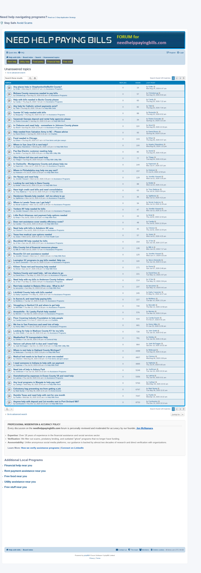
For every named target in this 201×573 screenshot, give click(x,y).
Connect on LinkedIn (72, 448)
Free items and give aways (56, 140)
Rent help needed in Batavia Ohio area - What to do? (38, 286)
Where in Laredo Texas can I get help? (32, 202)
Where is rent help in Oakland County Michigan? (37, 350)
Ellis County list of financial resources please (35, 247)
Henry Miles (20, 327)
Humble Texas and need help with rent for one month (39, 395)
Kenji (17, 217)
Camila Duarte (21, 320)
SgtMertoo (20, 198)
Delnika (18, 339)
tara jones (19, 288)
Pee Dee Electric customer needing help (32, 151)
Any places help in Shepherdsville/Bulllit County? (37, 87)
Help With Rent (59, 121)
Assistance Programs (54, 89)
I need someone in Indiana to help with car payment (38, 363)
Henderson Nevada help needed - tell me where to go (39, 196)
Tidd (17, 108)
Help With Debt (50, 108)
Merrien (19, 314)
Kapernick (19, 166)
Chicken (19, 230)
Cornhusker (20, 404)
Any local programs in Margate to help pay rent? (36, 382)
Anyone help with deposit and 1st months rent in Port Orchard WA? (46, 401)
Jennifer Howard (22, 179)
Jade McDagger (22, 346)
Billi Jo (18, 249)
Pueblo (18, 397)
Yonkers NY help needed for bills (29, 209)
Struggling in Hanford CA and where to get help (36, 305)
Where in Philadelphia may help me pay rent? (35, 170)
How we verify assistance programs (40, 448)
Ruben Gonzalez (22, 121)
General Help (52, 339)
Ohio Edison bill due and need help (30, 157)
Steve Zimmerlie (22, 262)
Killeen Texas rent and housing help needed (34, 267)
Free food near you (15, 476)
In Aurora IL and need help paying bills (32, 299)
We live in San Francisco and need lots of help (36, 324)
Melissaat (19, 352)
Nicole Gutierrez (22, 205)
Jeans (18, 237)
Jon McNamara (144, 428)
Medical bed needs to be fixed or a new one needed (38, 356)
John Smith (20, 333)
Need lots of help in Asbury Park (29, 369)
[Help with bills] (95, 40)
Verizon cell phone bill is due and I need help (35, 344)
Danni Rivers (21, 134)
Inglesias (19, 365)
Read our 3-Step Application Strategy (62, 17)
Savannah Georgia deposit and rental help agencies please (42, 119)
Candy (18, 102)
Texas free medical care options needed (32, 234)
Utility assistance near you (20, 481)
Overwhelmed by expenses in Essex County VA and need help (43, 376)
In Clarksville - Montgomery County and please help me (40, 164)
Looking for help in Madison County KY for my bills (38, 331)
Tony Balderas (21, 192)
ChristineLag (20, 95)
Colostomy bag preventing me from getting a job (37, 389)
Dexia (18, 269)
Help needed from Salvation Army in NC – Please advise (40, 132)
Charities (54, 134)
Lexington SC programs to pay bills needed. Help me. (39, 260)
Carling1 (19, 384)
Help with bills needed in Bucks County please (36, 100)
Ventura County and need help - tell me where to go (38, 273)
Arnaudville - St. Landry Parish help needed (34, 311)
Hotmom (19, 172)
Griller (18, 89)
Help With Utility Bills (53, 153)
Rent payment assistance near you (25, 471)
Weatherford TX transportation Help (30, 337)
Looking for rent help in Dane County (31, 183)
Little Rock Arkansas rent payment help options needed (40, 215)
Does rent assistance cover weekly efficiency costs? (38, 222)
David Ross (20, 275)
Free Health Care (52, 237)
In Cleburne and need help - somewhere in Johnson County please (45, 125)
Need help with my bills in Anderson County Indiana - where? (43, 279)
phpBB (86, 555)
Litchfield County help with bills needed (32, 292)
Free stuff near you (15, 487)
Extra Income (56, 391)
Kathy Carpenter (22, 294)
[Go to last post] (155, 87)
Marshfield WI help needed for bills (30, 241)
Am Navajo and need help (25, 177)
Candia (18, 224)
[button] (183, 78)
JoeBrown (19, 371)
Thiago (18, 160)
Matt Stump (20, 391)
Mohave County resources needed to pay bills (35, 93)
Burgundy (19, 115)
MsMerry (19, 301)
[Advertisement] (76, 9)
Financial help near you (18, 465)
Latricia (18, 378)
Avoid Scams (24, 22)
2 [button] (176, 78)
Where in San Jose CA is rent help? (30, 144)
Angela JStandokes (23, 147)
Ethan (18, 140)
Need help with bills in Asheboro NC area (33, 228)
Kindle (18, 185)
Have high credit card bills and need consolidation (37, 189)
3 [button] (180, 78)
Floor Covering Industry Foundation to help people (38, 318)
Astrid (18, 153)
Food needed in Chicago (25, 138)
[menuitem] (21, 53)
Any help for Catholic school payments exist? (35, 106)
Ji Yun (18, 243)
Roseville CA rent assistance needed (31, 254)
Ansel (18, 127)
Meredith (19, 307)
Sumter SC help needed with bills (29, 112)
